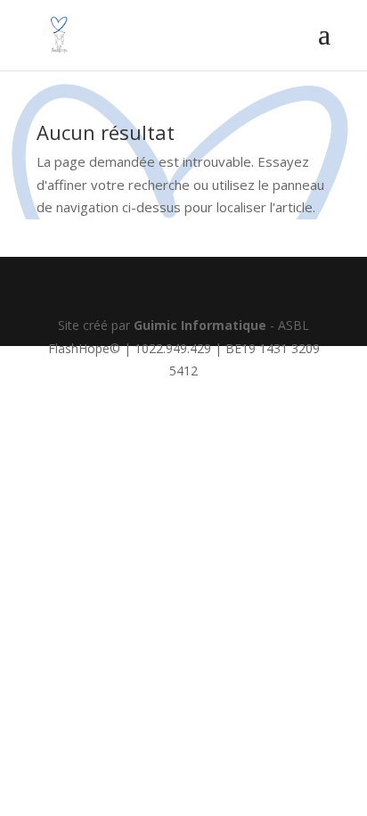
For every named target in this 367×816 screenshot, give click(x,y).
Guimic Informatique (200, 325)
